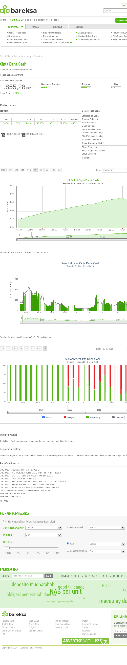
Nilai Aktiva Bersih (52, 33)
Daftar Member (62, 620)
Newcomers (14, 36)
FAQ (3, 633)
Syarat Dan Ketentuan (11, 630)
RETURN (7, 542)
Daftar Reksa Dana (17, 33)
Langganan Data (63, 624)
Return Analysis (50, 36)
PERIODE (8, 535)
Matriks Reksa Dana (87, 36)
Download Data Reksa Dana (56, 43)
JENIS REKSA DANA (13, 527)
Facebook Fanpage (91, 624)
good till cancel (71, 587)
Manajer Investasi (75, 527)
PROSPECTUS (13, 134)
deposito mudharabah (33, 584)
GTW (82, 597)
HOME (3, 20)
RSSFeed (86, 630)
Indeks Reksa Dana (17, 43)
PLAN (54, 20)
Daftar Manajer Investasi (89, 39)
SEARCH (6, 576)
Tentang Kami (8, 620)
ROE (106, 585)
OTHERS (79, 26)
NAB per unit (66, 591)
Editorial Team (8, 627)
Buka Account (61, 627)
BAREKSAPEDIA (9, 569)
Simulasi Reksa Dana (53, 39)
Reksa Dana (19, 56)
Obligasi (32, 627)
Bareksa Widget (89, 633)
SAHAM (35, 26)
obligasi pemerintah (60, 601)
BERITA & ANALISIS (37, 20)
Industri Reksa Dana (18, 39)
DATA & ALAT (17, 20)
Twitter (85, 627)
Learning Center (36, 630)
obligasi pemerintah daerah (31, 594)
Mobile (85, 620)
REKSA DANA (13, 26)
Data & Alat (5, 56)
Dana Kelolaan (85, 33)
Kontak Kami (7, 624)
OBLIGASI (57, 26)
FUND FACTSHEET (35, 134)
